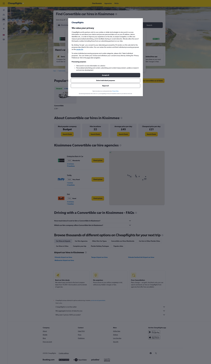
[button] (105, 75)
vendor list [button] (79, 49)
